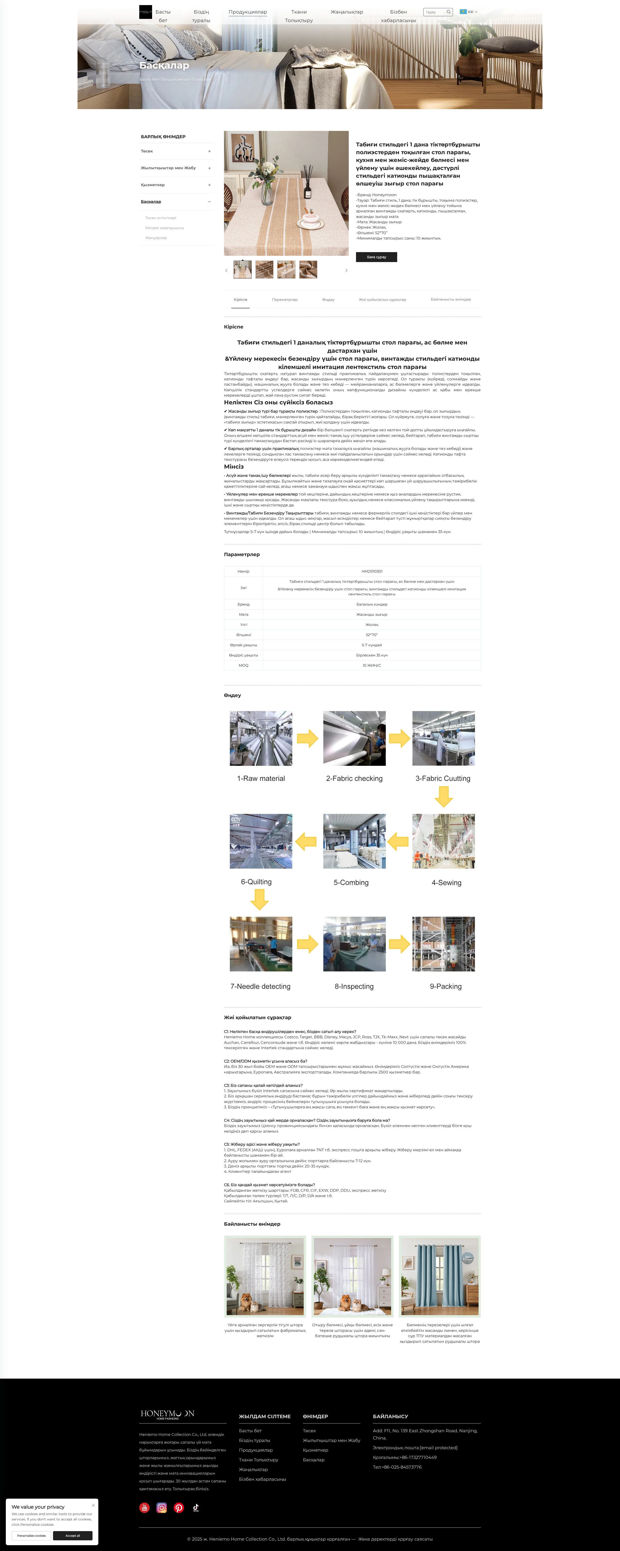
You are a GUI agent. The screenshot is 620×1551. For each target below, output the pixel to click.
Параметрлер (285, 299)
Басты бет (163, 12)
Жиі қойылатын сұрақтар (382, 299)
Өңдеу (328, 299)
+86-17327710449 (418, 1457)
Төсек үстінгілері (160, 218)
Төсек (147, 151)
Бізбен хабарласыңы (398, 12)
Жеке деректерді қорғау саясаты (395, 1539)
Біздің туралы (201, 12)
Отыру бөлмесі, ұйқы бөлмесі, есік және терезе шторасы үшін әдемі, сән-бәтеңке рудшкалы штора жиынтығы (352, 1330)
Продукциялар (248, 12)
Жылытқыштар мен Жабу (168, 168)
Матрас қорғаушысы (164, 227)
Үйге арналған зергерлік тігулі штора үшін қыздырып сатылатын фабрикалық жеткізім (265, 1330)
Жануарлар (156, 237)
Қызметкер (153, 185)
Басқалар (201, 79)
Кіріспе (240, 299)
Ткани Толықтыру (299, 12)
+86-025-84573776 (402, 1467)
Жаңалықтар (347, 12)
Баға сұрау (376, 257)
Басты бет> (150, 79)
